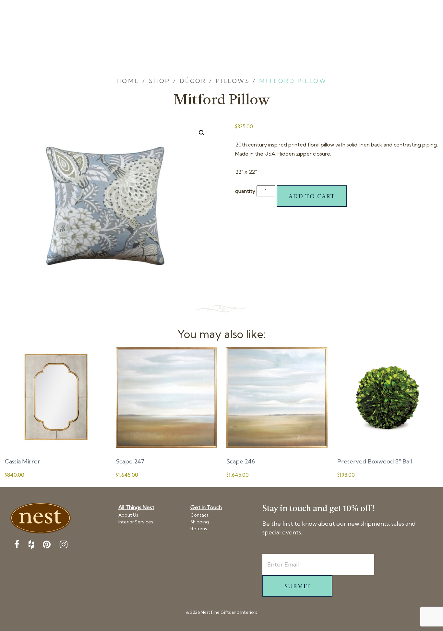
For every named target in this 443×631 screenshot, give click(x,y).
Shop (159, 81)
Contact (199, 515)
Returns (198, 529)
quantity (245, 191)
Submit (297, 587)
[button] (202, 133)
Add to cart (312, 197)
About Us (128, 515)
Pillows (233, 81)
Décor (193, 81)
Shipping (199, 522)
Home (127, 81)
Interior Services (135, 522)
